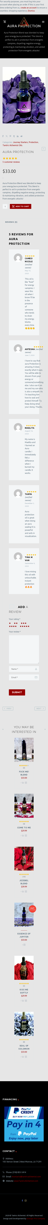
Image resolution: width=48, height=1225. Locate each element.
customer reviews (11, 162)
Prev (9, 708)
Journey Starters (20, 142)
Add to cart (22, 206)
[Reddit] (21, 136)
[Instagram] (26, 1201)
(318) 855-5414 (19, 1172)
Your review (15, 632)
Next (38, 708)
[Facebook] (3, 136)
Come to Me (24, 827)
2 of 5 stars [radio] (16, 623)
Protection (33, 142)
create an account (29, 8)
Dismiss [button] (31, 11)
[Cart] (5, 21)
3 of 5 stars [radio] (24, 623)
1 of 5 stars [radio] (10, 623)
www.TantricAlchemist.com (26, 1181)
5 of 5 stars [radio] (25, 626)
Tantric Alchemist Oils (12, 145)
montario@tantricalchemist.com (26, 1176)
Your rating (14, 619)
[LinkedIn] (18, 136)
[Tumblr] (14, 136)
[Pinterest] (10, 136)
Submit (17, 692)
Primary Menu (43, 22)
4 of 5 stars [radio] (13, 626)
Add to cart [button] (23, 784)
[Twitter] (7, 136)
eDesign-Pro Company (35, 1218)
